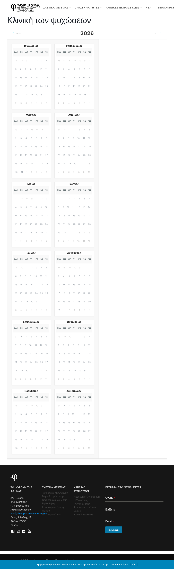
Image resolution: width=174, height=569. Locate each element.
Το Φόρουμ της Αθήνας (55, 492)
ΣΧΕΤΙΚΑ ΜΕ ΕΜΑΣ (55, 7)
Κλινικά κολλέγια (83, 514)
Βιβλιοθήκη (48, 503)
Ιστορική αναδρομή (53, 507)
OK (134, 564)
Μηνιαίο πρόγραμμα (53, 496)
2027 (156, 33)
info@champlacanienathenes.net (29, 513)
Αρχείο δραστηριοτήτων (51, 512)
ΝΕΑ (148, 7)
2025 (17, 33)
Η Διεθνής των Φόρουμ (87, 496)
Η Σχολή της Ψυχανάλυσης (82, 502)
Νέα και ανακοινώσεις (54, 499)
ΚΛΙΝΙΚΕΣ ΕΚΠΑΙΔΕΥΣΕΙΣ (123, 7)
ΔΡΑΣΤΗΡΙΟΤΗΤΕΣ (87, 7)
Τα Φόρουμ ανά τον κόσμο (85, 509)
